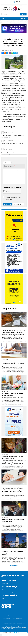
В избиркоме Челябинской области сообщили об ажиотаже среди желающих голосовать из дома (13, 489)
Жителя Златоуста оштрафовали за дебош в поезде (13, 520)
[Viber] (10, 53)
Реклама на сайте (9, 595)
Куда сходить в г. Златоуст (7, 592)
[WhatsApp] (12, 53)
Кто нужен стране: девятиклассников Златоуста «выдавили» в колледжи (14, 362)
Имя (2, 137)
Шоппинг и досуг (9, 587)
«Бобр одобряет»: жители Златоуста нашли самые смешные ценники (13, 331)
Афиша (3, 589)
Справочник (22, 18)
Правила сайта (4, 583)
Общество (6, 36)
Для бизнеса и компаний (12, 575)
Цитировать (6, 137)
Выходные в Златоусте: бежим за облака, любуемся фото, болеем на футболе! (13, 553)
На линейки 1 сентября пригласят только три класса (12, 394)
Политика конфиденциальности (7, 615)
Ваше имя (6, 160)
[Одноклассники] (5, 53)
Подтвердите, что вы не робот (12, 187)
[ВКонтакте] (2, 53)
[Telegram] (17, 53)
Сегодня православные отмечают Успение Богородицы (12, 457)
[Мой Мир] (7, 53)
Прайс (2, 598)
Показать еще (14, 565)
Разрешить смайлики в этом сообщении (13, 198)
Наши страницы (8, 580)
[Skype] (14, 53)
